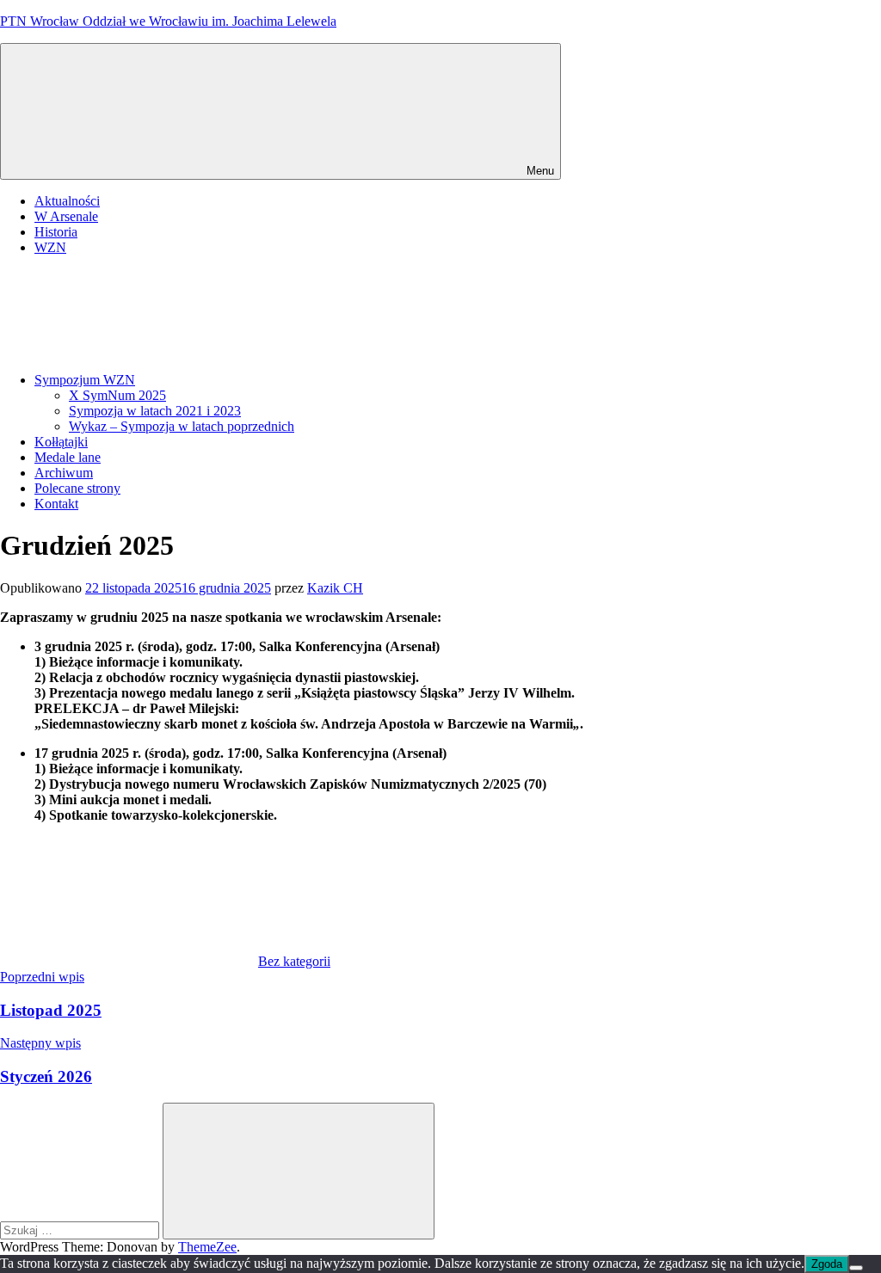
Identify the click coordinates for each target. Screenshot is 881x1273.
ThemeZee (207, 1246)
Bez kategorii (294, 961)
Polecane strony (77, 488)
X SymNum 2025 (117, 395)
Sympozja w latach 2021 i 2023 (155, 410)
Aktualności (67, 201)
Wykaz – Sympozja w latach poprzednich (181, 426)
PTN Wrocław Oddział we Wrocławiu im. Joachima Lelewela (168, 21)
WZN (50, 247)
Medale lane (67, 457)
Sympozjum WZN (84, 379)
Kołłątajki (61, 441)
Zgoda (826, 1264)
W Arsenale (66, 216)
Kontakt (56, 503)
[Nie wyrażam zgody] (856, 1267)
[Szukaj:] (81, 1229)
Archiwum (63, 472)
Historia (55, 231)
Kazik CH (335, 588)
